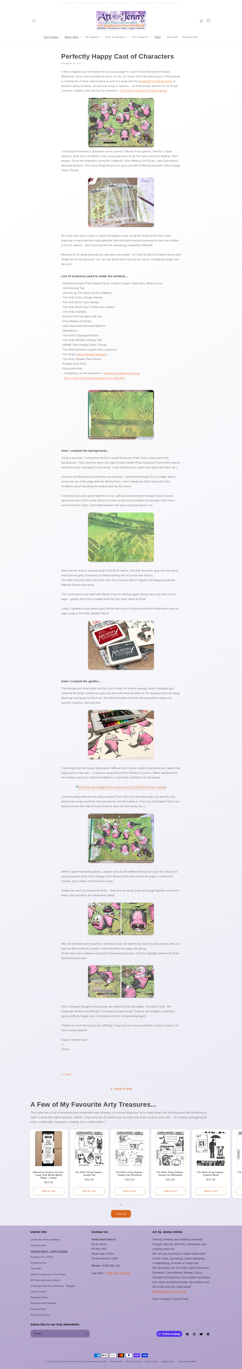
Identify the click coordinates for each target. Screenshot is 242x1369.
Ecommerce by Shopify (96, 1361)
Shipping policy (168, 1361)
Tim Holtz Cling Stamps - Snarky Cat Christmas (130, 1173)
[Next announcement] (210, 3)
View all (121, 1213)
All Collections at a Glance (45, 1280)
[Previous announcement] (31, 3)
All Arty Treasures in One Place (48, 1274)
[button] (34, 20)
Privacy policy (151, 1361)
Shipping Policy (39, 1297)
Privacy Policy (38, 1309)
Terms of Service (40, 1314)
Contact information (187, 1361)
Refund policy (116, 1361)
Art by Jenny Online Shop (65, 1361)
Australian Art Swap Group (155, 81)
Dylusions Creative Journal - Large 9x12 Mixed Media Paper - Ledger (49, 1175)
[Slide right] (128, 1204)
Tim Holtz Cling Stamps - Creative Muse (211, 1173)
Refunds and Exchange (43, 1303)
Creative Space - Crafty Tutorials (49, 1251)
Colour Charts (38, 1291)
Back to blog (123, 1088)
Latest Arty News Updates (45, 1239)
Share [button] (68, 1074)
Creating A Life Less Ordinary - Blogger (52, 1286)
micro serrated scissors (91, 354)
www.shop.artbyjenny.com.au (121, 373)
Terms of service (134, 1361)
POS (80, 1361)
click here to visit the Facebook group (143, 90)
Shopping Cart (38, 1262)
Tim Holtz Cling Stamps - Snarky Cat (89, 1173)
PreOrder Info (38, 1245)
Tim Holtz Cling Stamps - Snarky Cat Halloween (170, 1173)
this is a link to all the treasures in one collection (94, 378)
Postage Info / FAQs (41, 1257)
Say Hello (35, 1268)
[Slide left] (113, 1204)
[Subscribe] (86, 1334)
